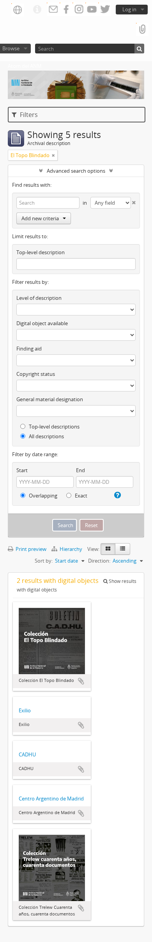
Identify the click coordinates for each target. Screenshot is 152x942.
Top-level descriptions (54, 426)
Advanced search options (76, 170)
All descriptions (46, 436)
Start (22, 470)
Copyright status (35, 373)
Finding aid (29, 348)
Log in (129, 9)
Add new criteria (40, 218)
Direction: (99, 560)
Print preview (30, 548)
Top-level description (40, 252)
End (80, 470)
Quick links (37, 9)
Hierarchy (70, 548)
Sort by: (44, 560)
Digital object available (42, 323)
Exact (80, 495)
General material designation (49, 399)
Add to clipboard (81, 681)
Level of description (39, 297)
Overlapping (42, 495)
